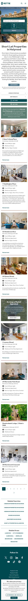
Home (2, 8)
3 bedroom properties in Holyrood (14, 507)
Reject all (19, 594)
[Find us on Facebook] (22, 557)
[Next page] (14, 492)
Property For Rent (14, 572)
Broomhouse (8, 538)
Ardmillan (19, 536)
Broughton (14, 541)
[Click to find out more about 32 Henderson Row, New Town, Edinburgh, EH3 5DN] (14, 234)
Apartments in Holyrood (14, 519)
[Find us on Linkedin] (17, 557)
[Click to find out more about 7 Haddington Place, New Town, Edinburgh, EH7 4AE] (14, 187)
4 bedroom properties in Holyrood (14, 511)
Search (14, 30)
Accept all (14, 597)
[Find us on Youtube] (8, 562)
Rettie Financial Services (14, 577)
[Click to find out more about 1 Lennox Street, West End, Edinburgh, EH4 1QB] (14, 341)
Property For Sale (14, 570)
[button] (21, 3)
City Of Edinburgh (20, 8)
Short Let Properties (10, 8)
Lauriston (8, 533)
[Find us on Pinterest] (19, 562)
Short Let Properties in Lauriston (14, 523)
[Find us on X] (6, 557)
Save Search (14, 84)
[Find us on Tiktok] (14, 562)
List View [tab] (15, 100)
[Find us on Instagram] (11, 557)
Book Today (13, 317)
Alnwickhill (10, 536)
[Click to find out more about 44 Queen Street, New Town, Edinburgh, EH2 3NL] (14, 277)
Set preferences (10, 594)
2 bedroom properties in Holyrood (14, 503)
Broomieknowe (18, 538)
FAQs (14, 579)
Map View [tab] (15, 104)
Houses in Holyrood (14, 515)
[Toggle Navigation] (25, 3)
